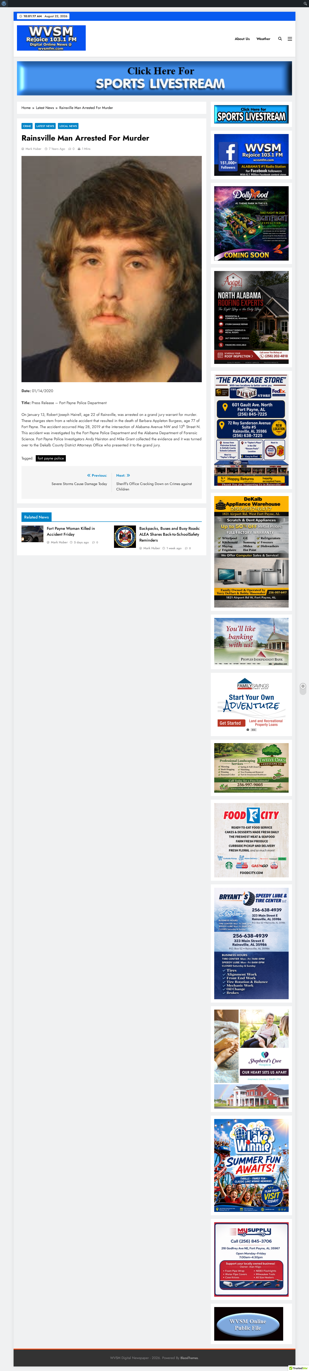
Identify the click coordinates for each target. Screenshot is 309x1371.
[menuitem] (4, 3)
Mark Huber (33, 148)
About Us (242, 38)
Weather (263, 38)
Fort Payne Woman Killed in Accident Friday (71, 531)
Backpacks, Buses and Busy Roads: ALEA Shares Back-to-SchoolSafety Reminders (169, 534)
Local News (68, 126)
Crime (27, 126)
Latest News (45, 126)
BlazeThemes (189, 1358)
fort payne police (51, 458)
